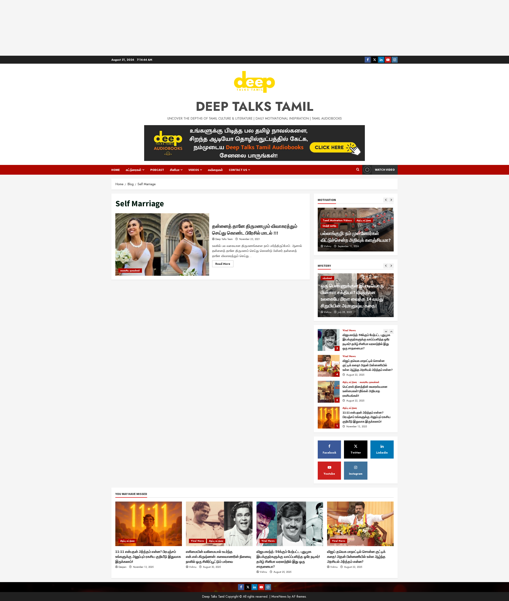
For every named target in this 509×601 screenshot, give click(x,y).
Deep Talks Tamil (254, 106)
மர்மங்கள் (327, 278)
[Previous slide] (385, 200)
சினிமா (175, 170)
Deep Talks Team (224, 239)
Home (115, 170)
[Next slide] (391, 200)
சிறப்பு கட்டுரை (350, 356)
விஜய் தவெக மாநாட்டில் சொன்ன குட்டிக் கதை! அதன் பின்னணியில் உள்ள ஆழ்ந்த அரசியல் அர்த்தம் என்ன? (329, 340)
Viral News (349, 330)
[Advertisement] (254, 28)
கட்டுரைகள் (133, 170)
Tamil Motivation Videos (337, 226)
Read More (224, 264)
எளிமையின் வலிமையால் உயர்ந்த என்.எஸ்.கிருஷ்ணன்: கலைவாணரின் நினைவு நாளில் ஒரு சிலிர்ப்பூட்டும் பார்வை (329, 418)
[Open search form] (357, 169)
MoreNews (279, 596)
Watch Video (385, 169)
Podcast (157, 170)
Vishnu (327, 312)
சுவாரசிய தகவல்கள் (130, 270)
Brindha (328, 246)
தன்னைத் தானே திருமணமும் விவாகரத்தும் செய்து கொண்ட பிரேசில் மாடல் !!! (162, 244)
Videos (193, 170)
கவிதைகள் (215, 170)
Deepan (122, 567)
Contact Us (238, 170)
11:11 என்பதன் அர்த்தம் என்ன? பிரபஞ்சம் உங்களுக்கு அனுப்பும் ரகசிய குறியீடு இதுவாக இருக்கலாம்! (329, 392)
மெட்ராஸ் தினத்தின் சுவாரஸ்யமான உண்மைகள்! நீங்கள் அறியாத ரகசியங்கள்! (329, 366)
